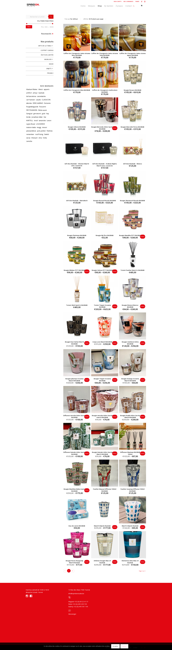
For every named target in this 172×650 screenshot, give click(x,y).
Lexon (49, 120)
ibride (28, 117)
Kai (45, 117)
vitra (40, 138)
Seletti (46, 134)
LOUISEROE (40, 124)
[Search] (50, 17)
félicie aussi (42, 110)
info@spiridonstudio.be (76, 593)
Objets (48, 68)
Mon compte (117, 1)
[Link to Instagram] (144, 1)
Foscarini (42, 107)
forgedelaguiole (32, 107)
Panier (137, 1)
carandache (41, 96)
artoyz (35, 93)
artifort (29, 93)
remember (30, 134)
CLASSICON (46, 100)
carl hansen (30, 100)
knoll (36, 120)
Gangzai (29, 113)
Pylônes (50, 131)
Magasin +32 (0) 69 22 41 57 (78, 602)
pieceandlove (31, 131)
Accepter (115, 646)
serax (28, 138)
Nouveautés (46, 33)
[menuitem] (118, 1)
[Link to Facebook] (141, 1)
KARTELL (29, 120)
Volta (45, 138)
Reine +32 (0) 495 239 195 (77, 604)
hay (47, 113)
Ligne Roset (30, 124)
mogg (39, 127)
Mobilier (47, 59)
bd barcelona (31, 96)
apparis (46, 89)
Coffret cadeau (47, 50)
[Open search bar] (133, 5)
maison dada (31, 127)
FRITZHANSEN (31, 110)
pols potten (41, 131)
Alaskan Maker (31, 89)
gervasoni (37, 113)
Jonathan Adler (37, 117)
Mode (51, 64)
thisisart (34, 138)
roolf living (39, 134)
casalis (38, 100)
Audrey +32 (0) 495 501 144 (78, 607)
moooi (44, 127)
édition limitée (47, 55)
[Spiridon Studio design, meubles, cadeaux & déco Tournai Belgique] (33, 5)
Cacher (124, 646)
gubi (43, 113)
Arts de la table (44, 46)
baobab (41, 93)
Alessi (40, 89)
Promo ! (50, 73)
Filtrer (29, 27)
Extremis (47, 103)
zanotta (29, 141)
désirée (29, 103)
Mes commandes (128, 1)
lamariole (42, 120)
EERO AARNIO (38, 103)
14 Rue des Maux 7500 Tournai (79, 590)
